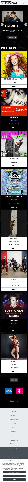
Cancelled (14, 207)
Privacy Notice (13, 469)
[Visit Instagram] (11, 443)
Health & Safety (14, 419)
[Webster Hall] (9, 2)
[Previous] (2, 24)
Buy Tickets (14, 37)
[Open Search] (23, 3)
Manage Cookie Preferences (14, 472)
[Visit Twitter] (17, 443)
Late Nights (14, 415)
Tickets (14, 423)
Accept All (14, 479)
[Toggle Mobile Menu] (25, 2)
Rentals (14, 427)
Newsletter (14, 436)
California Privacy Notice (14, 457)
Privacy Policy (14, 453)
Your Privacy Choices (15, 448)
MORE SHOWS (14, 380)
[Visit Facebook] (14, 443)
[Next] (25, 24)
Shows (14, 411)
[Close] (25, 460)
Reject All (14, 476)
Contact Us (14, 432)
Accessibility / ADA (14, 440)
